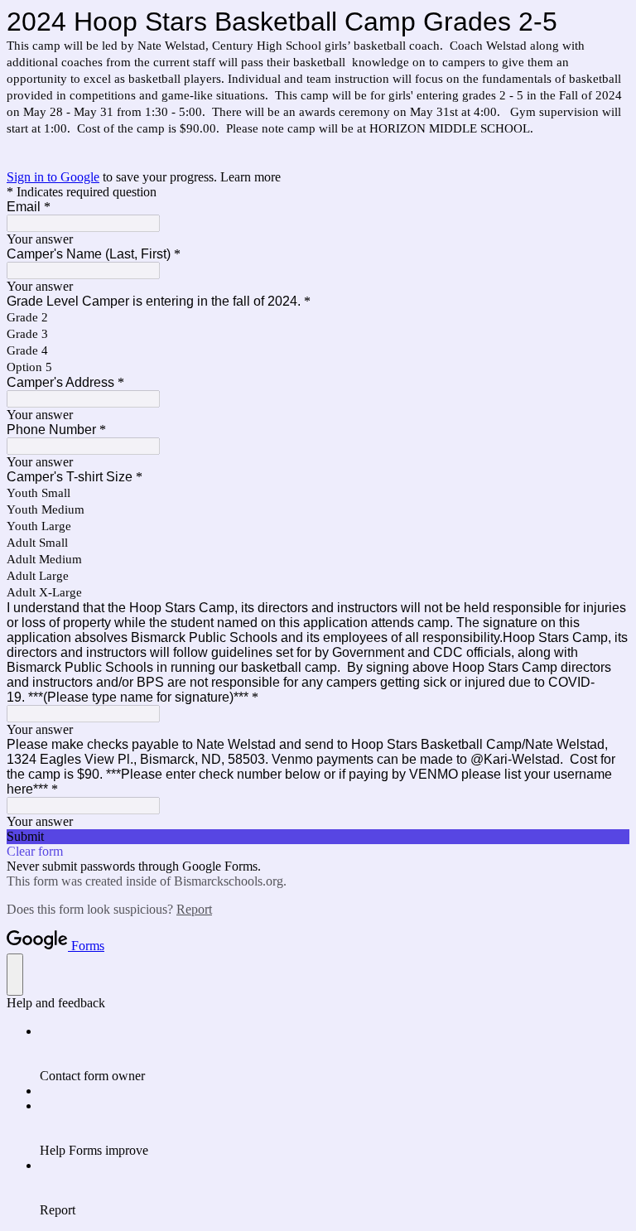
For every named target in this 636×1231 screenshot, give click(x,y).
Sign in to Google (53, 177)
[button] (318, 836)
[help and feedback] (15, 974)
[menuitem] (334, 1054)
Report (194, 909)
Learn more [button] (250, 177)
